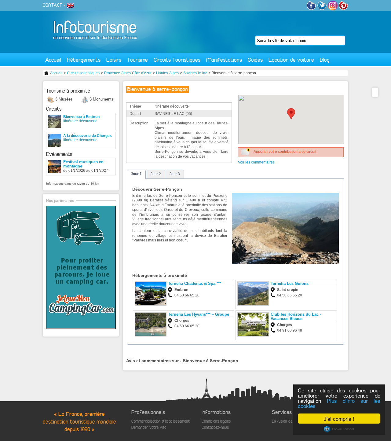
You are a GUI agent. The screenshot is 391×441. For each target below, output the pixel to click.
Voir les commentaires (256, 162)
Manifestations (224, 60)
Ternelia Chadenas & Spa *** (194, 283)
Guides (255, 60)
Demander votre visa (148, 427)
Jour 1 (136, 174)
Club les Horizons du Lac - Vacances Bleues (296, 316)
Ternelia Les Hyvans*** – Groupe (198, 314)
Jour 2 (156, 174)
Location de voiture (291, 60)
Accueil (53, 60)
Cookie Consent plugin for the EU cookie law (339, 429)
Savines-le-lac (195, 73)
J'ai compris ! (339, 418)
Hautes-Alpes (167, 73)
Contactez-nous (215, 427)
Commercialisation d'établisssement (160, 421)
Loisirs (113, 60)
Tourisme (137, 60)
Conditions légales (216, 421)
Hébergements (83, 60)
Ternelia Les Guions (290, 283)
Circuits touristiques (83, 73)
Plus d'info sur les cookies (339, 403)
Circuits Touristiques (177, 60)
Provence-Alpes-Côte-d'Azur (128, 73)
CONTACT (52, 5)
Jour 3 (175, 174)
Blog (325, 60)
